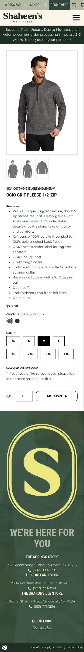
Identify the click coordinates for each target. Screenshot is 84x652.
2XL (30, 354)
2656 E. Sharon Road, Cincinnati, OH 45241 (42, 601)
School (35, 5)
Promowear (59, 5)
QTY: (9, 396)
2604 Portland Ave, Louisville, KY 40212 (42, 583)
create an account (29, 379)
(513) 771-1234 (44, 606)
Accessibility (75, 647)
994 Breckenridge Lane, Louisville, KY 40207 (42, 565)
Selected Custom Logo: (22, 367)
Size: (9, 332)
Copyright (48, 647)
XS (13, 341)
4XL (66, 354)
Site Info (35, 647)
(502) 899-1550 (44, 570)
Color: (10, 314)
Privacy (61, 647)
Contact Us (42, 627)
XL (13, 354)
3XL (48, 354)
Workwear (13, 5)
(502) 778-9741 (44, 588)
